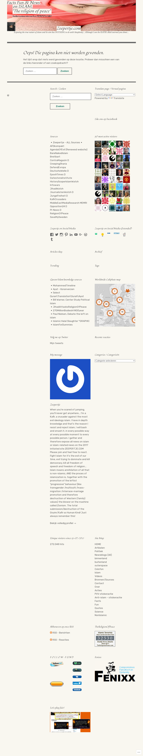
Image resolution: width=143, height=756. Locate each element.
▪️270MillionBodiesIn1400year (67, 310)
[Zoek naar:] (40, 71)
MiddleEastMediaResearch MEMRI (68, 202)
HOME (98, 544)
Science (99, 611)
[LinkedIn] (71, 234)
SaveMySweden (58, 217)
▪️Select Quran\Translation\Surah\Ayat (67, 294)
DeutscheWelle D (59, 170)
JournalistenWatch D (61, 192)
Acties (98, 590)
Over (97, 586)
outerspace (101, 565)
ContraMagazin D (59, 160)
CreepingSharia (58, 163)
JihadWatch (56, 188)
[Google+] (81, 234)
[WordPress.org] (85, 234)
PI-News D (55, 210)
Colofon (99, 569)
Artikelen (100, 547)
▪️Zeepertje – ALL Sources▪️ (66, 142)
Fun (97, 604)
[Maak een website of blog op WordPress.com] (8, 95)
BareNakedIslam (59, 153)
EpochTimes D (57, 174)
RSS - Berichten (61, 632)
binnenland (101, 558)
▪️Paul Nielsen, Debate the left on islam (69, 316)
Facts (98, 601)
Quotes (99, 608)
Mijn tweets (56, 343)
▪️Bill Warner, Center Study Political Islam (70, 301)
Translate (118, 98)
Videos (98, 576)
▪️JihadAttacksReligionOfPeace (68, 306)
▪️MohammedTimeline (62, 285)
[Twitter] (57, 234)
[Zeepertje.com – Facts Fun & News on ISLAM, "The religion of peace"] (71, 17)
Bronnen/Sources (104, 579)
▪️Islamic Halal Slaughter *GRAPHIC (70, 321)
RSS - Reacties (61, 639)
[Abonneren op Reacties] (51, 639)
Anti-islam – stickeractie (108, 597)
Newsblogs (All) (103, 554)
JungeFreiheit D (59, 195)
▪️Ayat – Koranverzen (62, 289)
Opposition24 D (58, 206)
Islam (98, 572)
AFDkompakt (57, 146)
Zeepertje (55, 404)
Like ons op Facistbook (106, 119)
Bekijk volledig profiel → (63, 523)
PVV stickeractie (104, 593)
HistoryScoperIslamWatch (64, 181)
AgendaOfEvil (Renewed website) (68, 149)
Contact (99, 583)
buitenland (101, 562)
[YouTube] (76, 234)
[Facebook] (52, 234)
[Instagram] (61, 234)
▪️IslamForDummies (61, 324)
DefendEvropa (58, 167)
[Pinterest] (66, 234)
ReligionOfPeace (59, 213)
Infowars (55, 185)
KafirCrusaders (58, 199)
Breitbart (55, 156)
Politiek (99, 551)
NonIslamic (101, 615)
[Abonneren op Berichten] (51, 632)
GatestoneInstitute (61, 178)
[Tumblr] (52, 239)
